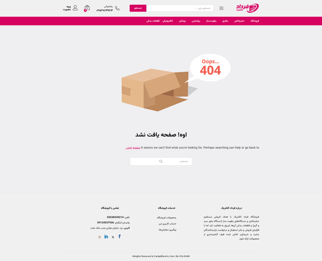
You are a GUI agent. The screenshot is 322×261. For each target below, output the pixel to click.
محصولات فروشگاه (166, 218)
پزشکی (182, 21)
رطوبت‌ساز (211, 21)
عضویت (67, 9)
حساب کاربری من (167, 224)
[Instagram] (100, 237)
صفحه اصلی (133, 148)
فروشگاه (255, 21)
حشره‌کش (239, 21)
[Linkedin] (106, 237)
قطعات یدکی (153, 21)
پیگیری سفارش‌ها (167, 230)
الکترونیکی (168, 21)
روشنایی (196, 21)
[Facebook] (119, 237)
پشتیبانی (108, 6)
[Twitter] (113, 237)
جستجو (138, 8)
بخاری (225, 21)
